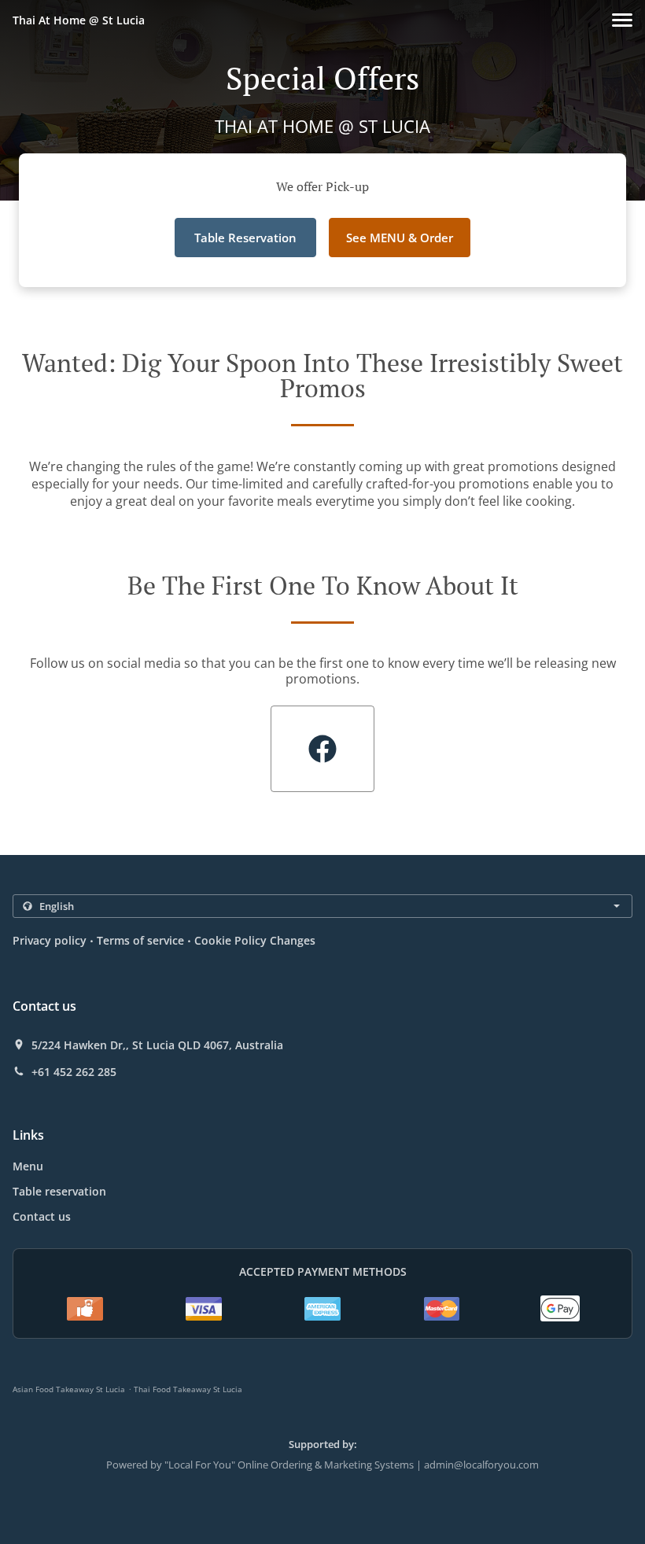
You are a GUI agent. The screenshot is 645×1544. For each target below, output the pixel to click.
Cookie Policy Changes (254, 940)
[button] (622, 20)
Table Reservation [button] (245, 237)
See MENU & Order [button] (399, 237)
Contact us (42, 1216)
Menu (28, 1166)
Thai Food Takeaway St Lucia (188, 1389)
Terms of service (140, 940)
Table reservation (59, 1191)
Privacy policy (50, 940)
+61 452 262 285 (73, 1072)
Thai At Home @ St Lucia (79, 20)
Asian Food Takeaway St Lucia (69, 1389)
